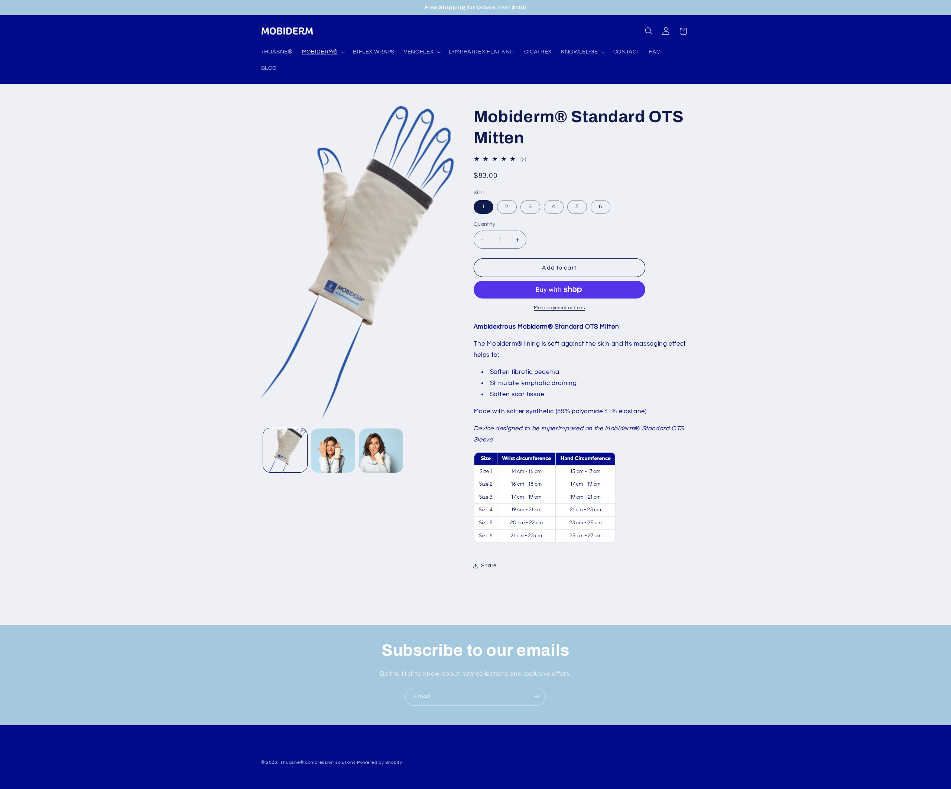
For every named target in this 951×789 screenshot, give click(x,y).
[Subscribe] (536, 697)
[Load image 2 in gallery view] (333, 450)
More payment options (559, 308)
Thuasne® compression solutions (318, 762)
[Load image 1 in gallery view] (285, 450)
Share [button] (489, 566)
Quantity (484, 224)
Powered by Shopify (379, 762)
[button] (322, 52)
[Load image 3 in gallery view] (381, 450)
